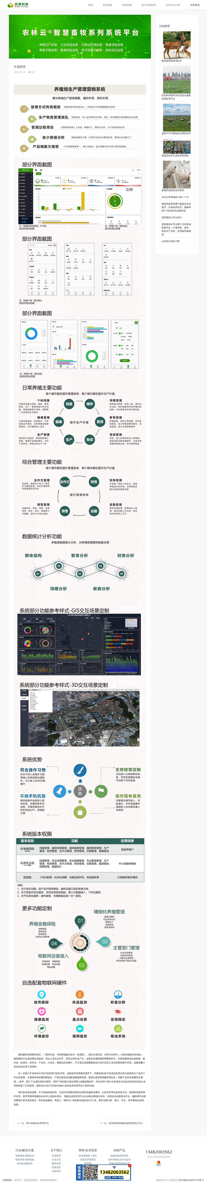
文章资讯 (195, 4)
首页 (90, 4)
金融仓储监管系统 (119, 1154)
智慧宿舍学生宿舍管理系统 (175, 155)
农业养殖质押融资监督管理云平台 (126, 1121)
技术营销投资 (149, 4)
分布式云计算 (173, 4)
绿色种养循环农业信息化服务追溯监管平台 (176, 97)
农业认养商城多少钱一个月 (175, 197)
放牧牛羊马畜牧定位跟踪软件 (176, 133)
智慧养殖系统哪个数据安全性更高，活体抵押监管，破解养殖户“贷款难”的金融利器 (176, 207)
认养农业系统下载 (171, 241)
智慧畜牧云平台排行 (172, 217)
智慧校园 (127, 4)
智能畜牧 (138, 1091)
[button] (19, 36)
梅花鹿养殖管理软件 (172, 60)
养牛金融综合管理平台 (37, 1121)
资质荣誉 (56, 1154)
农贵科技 (63, 1091)
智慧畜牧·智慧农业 (24, 1154)
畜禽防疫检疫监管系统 (173, 190)
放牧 (131, 1057)
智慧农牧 (107, 4)
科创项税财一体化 (88, 1154)
